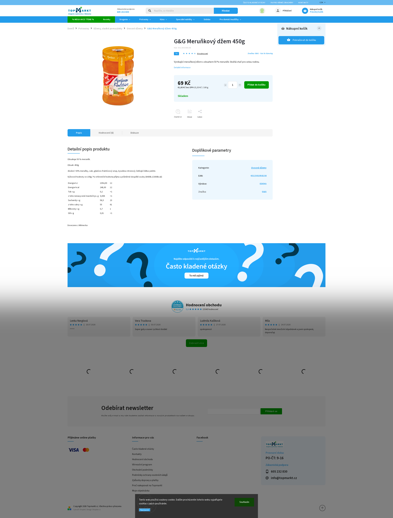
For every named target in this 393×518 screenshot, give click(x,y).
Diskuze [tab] (134, 132)
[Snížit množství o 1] (225, 85)
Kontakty (303, 2)
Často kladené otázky (254, 2)
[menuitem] (83, 19)
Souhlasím (244, 502)
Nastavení (144, 510)
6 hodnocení (202, 54)
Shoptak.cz (96, 509)
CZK (321, 2)
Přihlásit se (271, 411)
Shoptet (83, 509)
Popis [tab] (79, 132)
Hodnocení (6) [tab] (106, 132)
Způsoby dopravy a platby (145, 480)
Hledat (226, 10)
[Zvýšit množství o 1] (239, 85)
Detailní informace (182, 67)
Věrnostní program (142, 464)
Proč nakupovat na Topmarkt (147, 485)
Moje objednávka (140, 490)
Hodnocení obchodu (204, 305)
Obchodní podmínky (142, 469)
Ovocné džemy (259, 167)
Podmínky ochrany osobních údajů (149, 475)
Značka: (260, 53)
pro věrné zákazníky (281, 2)
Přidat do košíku (256, 84)
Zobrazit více (196, 343)
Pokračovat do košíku (304, 40)
